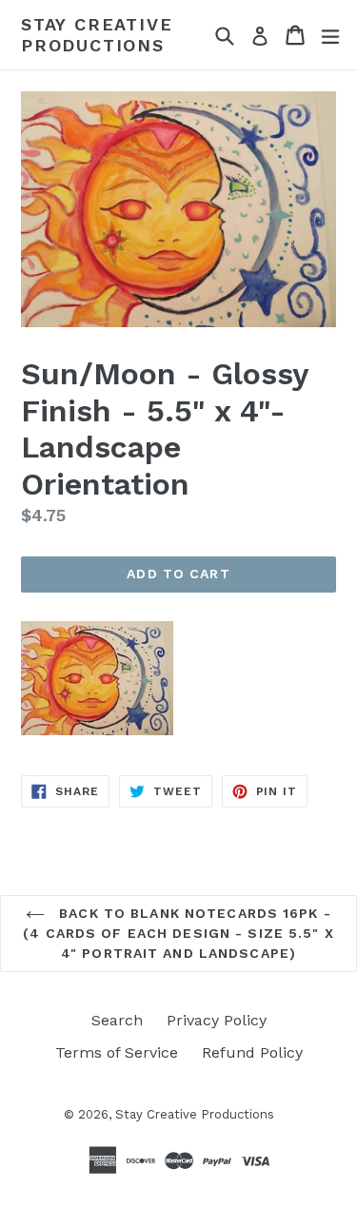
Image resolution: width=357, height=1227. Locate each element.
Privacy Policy (217, 1020)
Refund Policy (252, 1052)
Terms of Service (116, 1052)
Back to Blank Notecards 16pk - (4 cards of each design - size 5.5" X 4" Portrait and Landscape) (178, 933)
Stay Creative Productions (96, 34)
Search (117, 1020)
